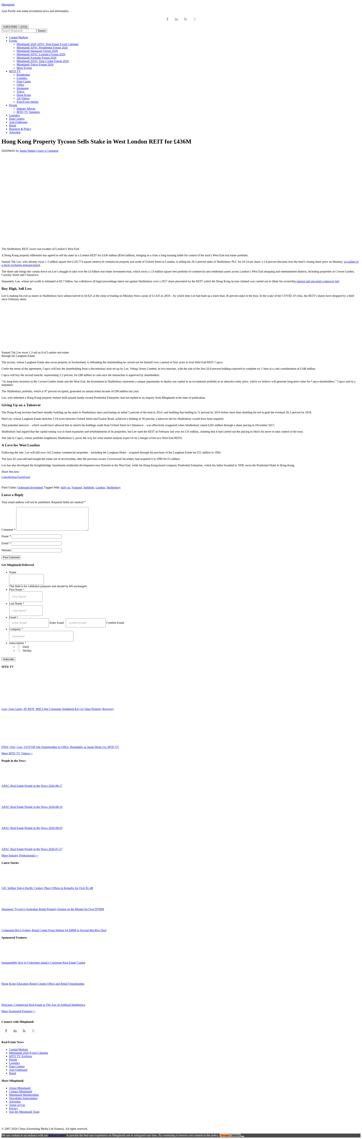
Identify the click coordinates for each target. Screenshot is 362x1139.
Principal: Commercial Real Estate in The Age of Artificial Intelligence (43, 1004)
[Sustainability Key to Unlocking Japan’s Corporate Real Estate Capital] (10, 959)
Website (6, 550)
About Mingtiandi (19, 1088)
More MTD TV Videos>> (17, 753)
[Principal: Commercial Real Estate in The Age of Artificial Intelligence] (10, 1001)
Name (6, 536)
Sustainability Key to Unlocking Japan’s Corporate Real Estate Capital (43, 962)
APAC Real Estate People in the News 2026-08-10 (32, 806)
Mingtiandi (8, 4)
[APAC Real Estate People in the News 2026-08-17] (10, 782)
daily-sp (65, 487)
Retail (12, 1073)
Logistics (14, 1063)
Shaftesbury (114, 487)
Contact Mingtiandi (20, 1091)
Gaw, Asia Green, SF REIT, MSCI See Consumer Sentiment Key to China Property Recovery (58, 709)
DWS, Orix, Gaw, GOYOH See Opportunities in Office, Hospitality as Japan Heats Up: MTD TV (60, 747)
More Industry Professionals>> (20, 855)
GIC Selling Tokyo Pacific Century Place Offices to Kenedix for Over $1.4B (47, 888)
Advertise (15, 1101)
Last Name (16, 603)
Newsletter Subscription (23, 1098)
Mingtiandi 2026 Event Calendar (28, 1052)
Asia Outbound (18, 1069)
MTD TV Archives (20, 1056)
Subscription (17, 643)
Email (6, 543)
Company (16, 629)
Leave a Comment (47, 150)
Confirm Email (115, 622)
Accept (225, 1135)
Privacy (13, 1108)
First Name (17, 589)
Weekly (27, 650)
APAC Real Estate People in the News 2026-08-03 (32, 828)
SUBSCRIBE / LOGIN (15, 26)
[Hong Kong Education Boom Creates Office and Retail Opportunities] (10, 980)
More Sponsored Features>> (18, 1011)
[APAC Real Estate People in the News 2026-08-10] (10, 803)
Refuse (236, 1135)
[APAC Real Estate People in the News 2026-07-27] (10, 845)
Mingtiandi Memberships (24, 1094)
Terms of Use (17, 1105)
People (13, 1059)
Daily (26, 646)
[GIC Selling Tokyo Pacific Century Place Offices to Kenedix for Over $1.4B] (10, 884)
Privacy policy (57, 1135)
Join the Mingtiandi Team (24, 1111)
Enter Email (57, 622)
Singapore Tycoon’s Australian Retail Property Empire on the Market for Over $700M (53, 909)
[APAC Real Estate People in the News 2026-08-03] (10, 824)
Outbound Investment (30, 487)
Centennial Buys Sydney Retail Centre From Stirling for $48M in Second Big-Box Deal (54, 930)
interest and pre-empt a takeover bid (318, 281)
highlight (89, 487)
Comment (8, 529)
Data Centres (17, 1066)
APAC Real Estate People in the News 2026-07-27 (32, 849)
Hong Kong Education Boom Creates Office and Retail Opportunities (43, 983)
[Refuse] (242, 1136)
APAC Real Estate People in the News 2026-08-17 (32, 785)
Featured (77, 487)
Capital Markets (18, 1049)
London (100, 487)
